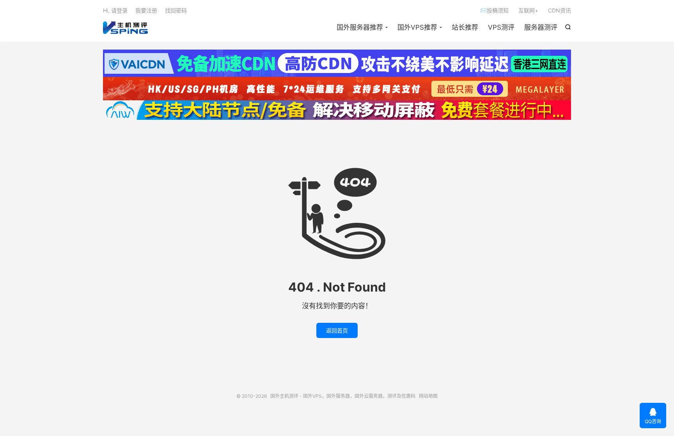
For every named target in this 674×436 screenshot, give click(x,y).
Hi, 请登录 (115, 10)
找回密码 (176, 10)
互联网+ (528, 10)
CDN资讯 (559, 10)
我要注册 (146, 10)
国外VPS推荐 (417, 27)
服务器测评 (540, 27)
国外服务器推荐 (360, 27)
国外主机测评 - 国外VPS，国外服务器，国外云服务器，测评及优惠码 (125, 27)
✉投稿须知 (494, 10)
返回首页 (337, 330)
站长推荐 (465, 27)
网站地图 (428, 396)
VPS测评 (501, 27)
